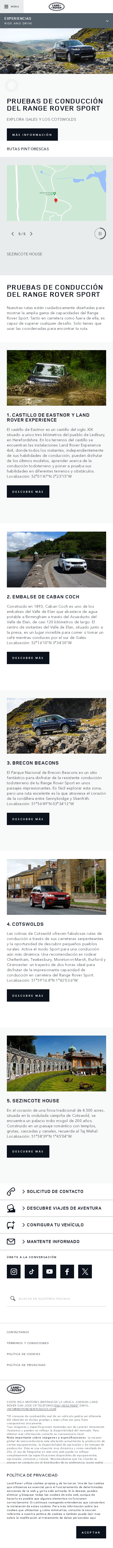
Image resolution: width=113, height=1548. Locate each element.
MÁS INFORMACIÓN (32, 135)
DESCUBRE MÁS (28, 492)
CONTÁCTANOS (18, 1332)
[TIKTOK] (31, 1271)
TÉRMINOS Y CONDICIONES (28, 1343)
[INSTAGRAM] (14, 1271)
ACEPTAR (91, 1532)
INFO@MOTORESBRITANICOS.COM (31, 1409)
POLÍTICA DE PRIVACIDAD (26, 1365)
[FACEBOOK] (67, 1271)
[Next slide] (31, 233)
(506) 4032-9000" (66, 1405)
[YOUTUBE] (49, 1271)
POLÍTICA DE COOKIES (24, 1354)
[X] (85, 1271)
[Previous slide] (12, 233)
